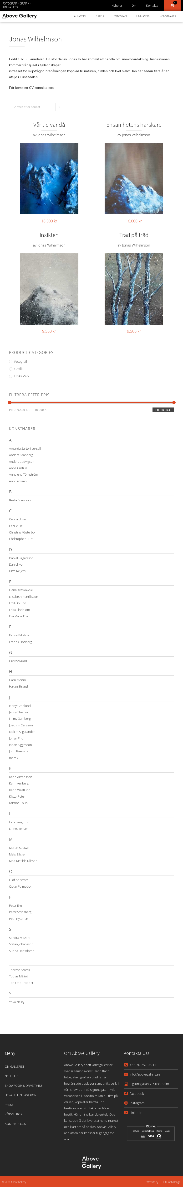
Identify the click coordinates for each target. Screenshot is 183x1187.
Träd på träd (133, 235)
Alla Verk (80, 16)
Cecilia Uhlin (17, 519)
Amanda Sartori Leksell (25, 448)
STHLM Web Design (170, 1182)
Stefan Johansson (21, 944)
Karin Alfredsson (20, 777)
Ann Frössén (18, 481)
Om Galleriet (14, 1066)
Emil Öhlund (17, 603)
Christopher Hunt (21, 539)
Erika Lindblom (19, 610)
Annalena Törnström (23, 474)
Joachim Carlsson (21, 725)
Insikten (49, 235)
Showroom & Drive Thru (23, 1085)
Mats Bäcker (17, 854)
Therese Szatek (19, 970)
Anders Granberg (21, 455)
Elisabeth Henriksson (23, 596)
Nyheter (117, 5)
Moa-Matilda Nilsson (23, 861)
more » (14, 758)
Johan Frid (16, 738)
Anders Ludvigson (21, 461)
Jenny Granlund (20, 706)
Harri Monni (17, 680)
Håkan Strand (18, 686)
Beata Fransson (20, 500)
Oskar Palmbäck (20, 886)
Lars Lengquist (19, 822)
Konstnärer (168, 16)
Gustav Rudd (18, 661)
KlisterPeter (17, 796)
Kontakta (152, 5)
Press (9, 1104)
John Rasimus (18, 751)
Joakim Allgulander (22, 731)
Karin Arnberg (19, 783)
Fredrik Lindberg (20, 642)
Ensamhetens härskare (134, 124)
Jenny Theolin (18, 712)
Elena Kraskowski (21, 590)
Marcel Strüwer (19, 847)
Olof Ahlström (18, 880)
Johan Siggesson (20, 745)
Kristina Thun (18, 803)
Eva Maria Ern (18, 616)
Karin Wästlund (19, 790)
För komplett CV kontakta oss (31, 88)
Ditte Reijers (17, 571)
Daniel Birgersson (21, 558)
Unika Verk (143, 16)
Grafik (100, 16)
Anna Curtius (18, 468)
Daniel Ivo (16, 564)
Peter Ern (15, 905)
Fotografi (120, 16)
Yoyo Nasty (16, 1002)
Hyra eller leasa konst (22, 1095)
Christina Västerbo (22, 532)
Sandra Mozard (19, 938)
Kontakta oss (15, 1124)
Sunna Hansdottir (21, 951)
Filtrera (163, 410)
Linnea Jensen (19, 828)
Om (134, 5)
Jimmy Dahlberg (20, 718)
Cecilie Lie (16, 526)
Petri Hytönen (18, 918)
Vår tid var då (49, 124)
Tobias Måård (18, 976)
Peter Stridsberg (20, 912)
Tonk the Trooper (21, 983)
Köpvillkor (13, 1114)
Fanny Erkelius (19, 635)
